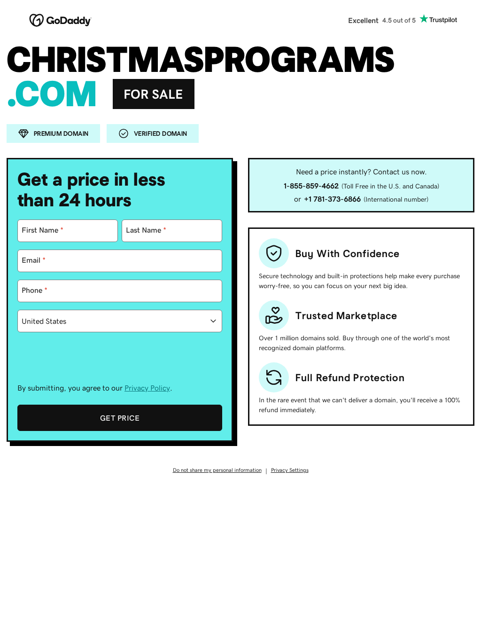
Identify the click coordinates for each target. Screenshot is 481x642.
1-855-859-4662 (311, 185)
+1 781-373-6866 (332, 199)
